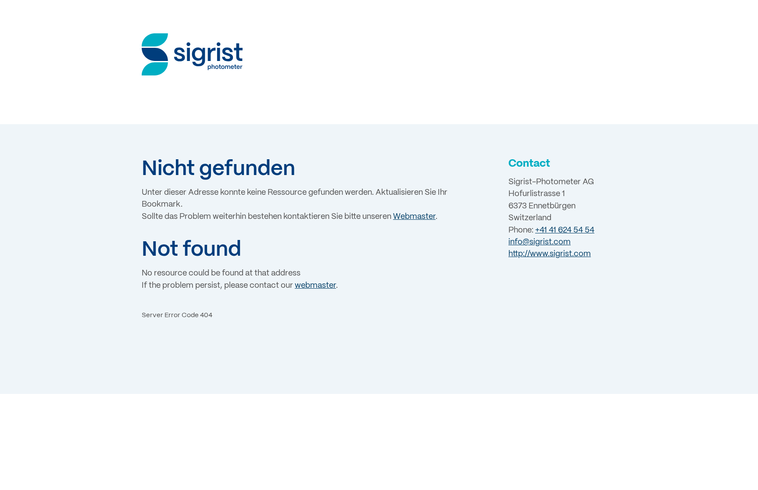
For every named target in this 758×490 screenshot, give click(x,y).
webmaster (315, 286)
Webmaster (414, 217)
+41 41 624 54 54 (564, 230)
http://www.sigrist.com (549, 254)
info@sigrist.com (539, 242)
